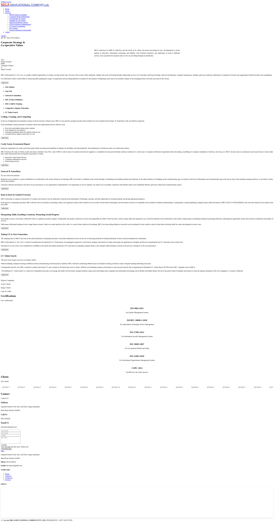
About (7, 11)
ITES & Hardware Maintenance (20, 24)
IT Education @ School (17, 19)
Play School (13, 28)
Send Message (6, 449)
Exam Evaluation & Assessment (20, 30)
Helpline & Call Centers (17, 20)
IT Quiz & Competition (17, 26)
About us (8, 476)
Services (8, 480)
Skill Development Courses (18, 22)
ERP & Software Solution (18, 15)
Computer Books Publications (19, 17)
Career (7, 32)
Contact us (8, 478)
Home (7, 9)
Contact (3, 36)
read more (5, 83)
